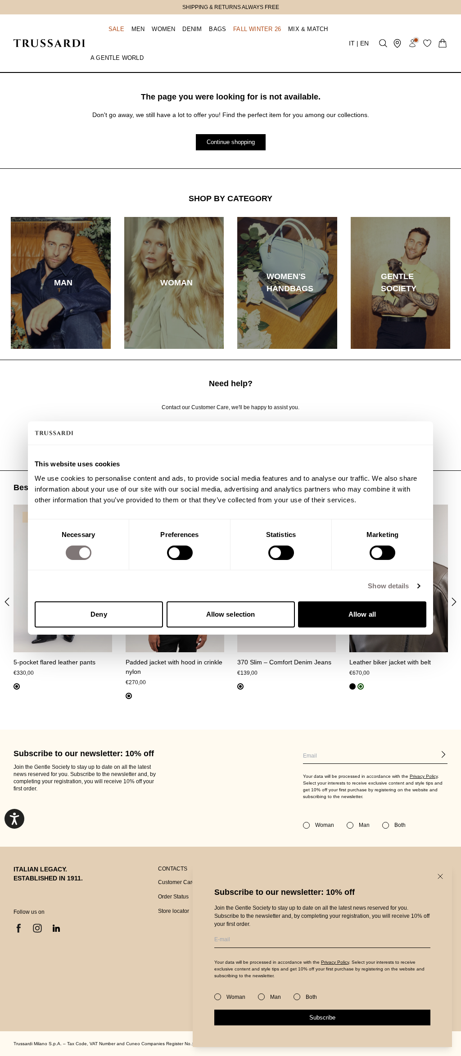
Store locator (173, 911)
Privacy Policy (335, 962)
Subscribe (322, 1017)
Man (275, 997)
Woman (235, 997)
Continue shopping (231, 142)
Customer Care (176, 882)
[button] (107, 28)
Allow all (362, 614)
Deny (98, 614)
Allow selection (230, 614)
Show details (388, 586)
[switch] (180, 553)
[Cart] (442, 43)
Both (311, 997)
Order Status (173, 897)
